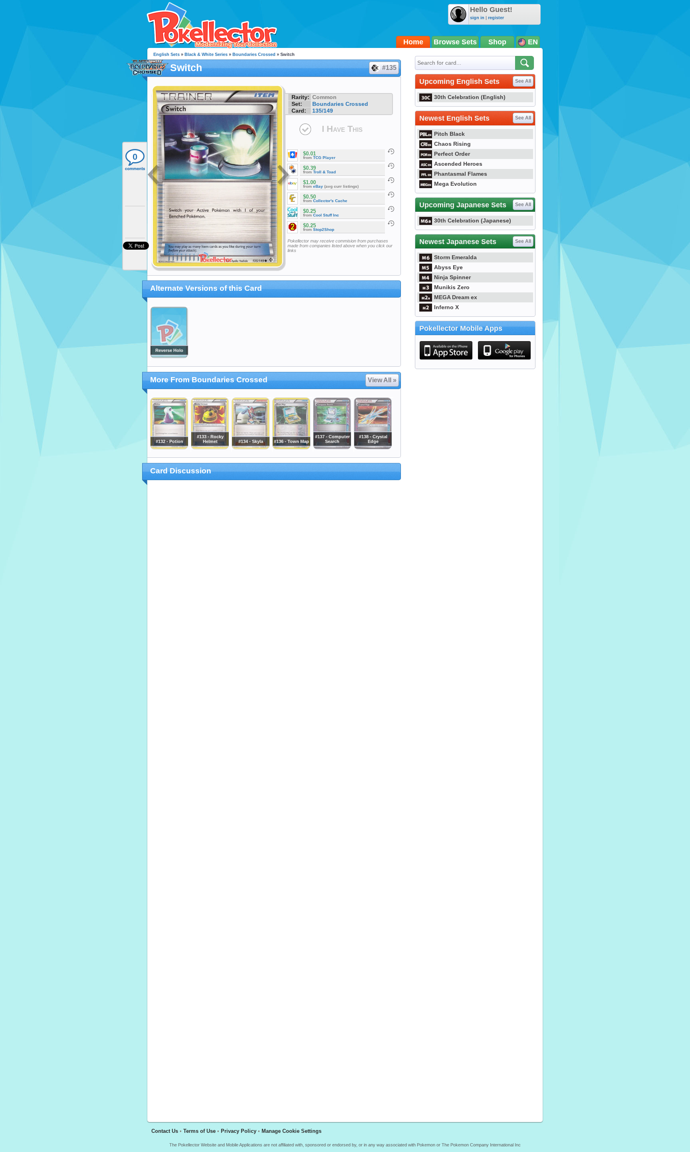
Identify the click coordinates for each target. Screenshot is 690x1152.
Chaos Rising (452, 144)
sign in (477, 17)
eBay (318, 186)
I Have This (342, 129)
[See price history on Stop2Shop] (391, 223)
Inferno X (446, 307)
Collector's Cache (330, 201)
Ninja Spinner (452, 277)
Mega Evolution (455, 184)
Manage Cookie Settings (291, 1131)
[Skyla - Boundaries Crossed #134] (250, 447)
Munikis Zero (452, 287)
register (496, 17)
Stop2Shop (323, 229)
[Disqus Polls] (274, 590)
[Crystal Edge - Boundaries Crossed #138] (372, 447)
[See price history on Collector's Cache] (391, 194)
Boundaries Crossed (254, 54)
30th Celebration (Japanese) (472, 220)
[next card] (284, 176)
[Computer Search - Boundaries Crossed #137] (332, 447)
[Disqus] (274, 796)
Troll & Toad (324, 172)
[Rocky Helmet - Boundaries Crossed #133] (209, 447)
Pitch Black (449, 134)
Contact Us (164, 1131)
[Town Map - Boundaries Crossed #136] (291, 447)
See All (523, 81)
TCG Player (324, 157)
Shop (497, 42)
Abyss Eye (448, 267)
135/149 (322, 110)
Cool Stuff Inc (326, 215)
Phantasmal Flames (460, 174)
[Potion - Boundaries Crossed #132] (169, 447)
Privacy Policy (238, 1131)
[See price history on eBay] (391, 180)
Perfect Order (452, 154)
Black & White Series (206, 54)
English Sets (166, 54)
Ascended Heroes (458, 164)
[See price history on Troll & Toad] (391, 166)
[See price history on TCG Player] (391, 151)
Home (413, 42)
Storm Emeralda (455, 257)
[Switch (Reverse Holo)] (169, 356)
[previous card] (154, 176)
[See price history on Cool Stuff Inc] (391, 209)
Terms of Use (199, 1131)
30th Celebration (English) (470, 97)
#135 (389, 67)
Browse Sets (455, 42)
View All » (382, 380)
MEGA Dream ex (455, 297)
